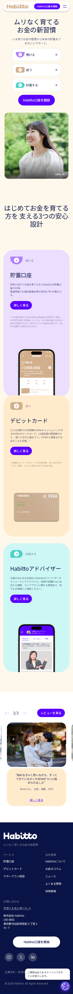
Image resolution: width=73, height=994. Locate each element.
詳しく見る (21, 305)
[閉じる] (66, 972)
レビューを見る (51, 713)
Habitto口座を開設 (47, 6)
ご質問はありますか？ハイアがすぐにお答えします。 (45, 974)
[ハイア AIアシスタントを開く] (65, 986)
